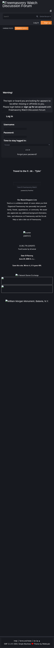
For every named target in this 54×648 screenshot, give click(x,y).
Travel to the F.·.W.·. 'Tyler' (27, 171)
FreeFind (30, 190)
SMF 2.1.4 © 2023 (10, 644)
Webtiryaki (46, 644)
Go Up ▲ (37, 641)
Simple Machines (24, 644)
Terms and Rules (25, 641)
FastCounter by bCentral (27, 249)
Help (15, 641)
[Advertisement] (27, 60)
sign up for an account (35, 106)
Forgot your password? (27, 154)
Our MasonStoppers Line (27, 200)
